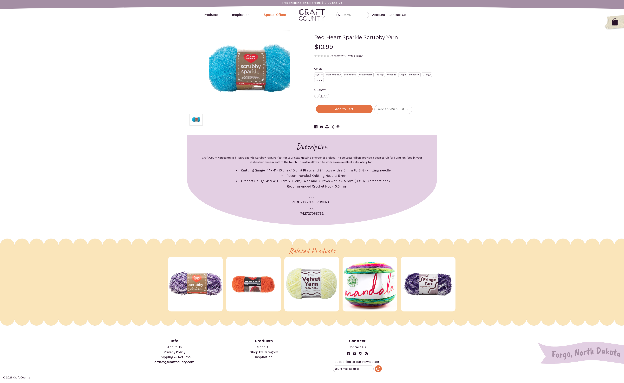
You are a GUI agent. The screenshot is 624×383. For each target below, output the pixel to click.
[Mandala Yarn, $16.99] (370, 284)
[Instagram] (360, 353)
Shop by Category (264, 352)
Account (378, 15)
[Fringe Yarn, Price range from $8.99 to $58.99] (428, 284)
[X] (332, 127)
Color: (318, 68)
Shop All (263, 347)
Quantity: (320, 89)
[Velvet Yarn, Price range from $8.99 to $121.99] (312, 284)
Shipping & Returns (174, 357)
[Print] (327, 127)
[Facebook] (316, 127)
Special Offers (275, 15)
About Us (174, 347)
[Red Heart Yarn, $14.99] (253, 284)
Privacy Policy (174, 352)
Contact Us (397, 15)
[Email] (321, 127)
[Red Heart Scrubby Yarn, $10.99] (195, 284)
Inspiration (241, 15)
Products (211, 15)
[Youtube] (354, 353)
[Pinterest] (338, 127)
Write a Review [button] (355, 56)
